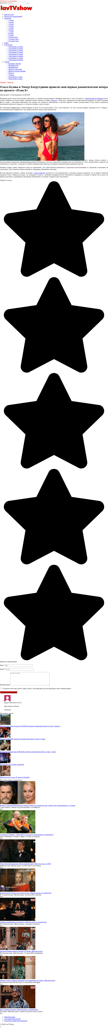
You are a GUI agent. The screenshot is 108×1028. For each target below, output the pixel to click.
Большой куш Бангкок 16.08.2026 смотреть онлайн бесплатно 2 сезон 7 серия (28, 752)
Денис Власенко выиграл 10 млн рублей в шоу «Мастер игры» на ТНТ (25, 864)
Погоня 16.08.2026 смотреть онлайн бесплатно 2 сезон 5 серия (22, 739)
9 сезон (11, 35)
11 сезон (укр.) (13, 39)
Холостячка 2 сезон (15, 79)
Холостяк (7, 18)
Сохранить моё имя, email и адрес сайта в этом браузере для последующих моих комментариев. (37, 688)
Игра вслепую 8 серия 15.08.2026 (12, 764)
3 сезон (11, 24)
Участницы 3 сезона (15, 50)
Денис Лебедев (39, 173)
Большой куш (13, 65)
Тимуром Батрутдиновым (94, 98)
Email (2, 669)
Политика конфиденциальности (15, 1021)
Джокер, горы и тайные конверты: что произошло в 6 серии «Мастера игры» (27, 980)
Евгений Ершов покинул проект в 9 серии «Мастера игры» (21, 951)
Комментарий (5, 685)
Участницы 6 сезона (15, 56)
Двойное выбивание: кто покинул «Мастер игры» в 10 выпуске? (23, 922)
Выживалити (13, 67)
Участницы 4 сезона (15, 52)
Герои (6, 43)
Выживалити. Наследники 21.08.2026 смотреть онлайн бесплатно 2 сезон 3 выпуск (30, 726)
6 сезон (11, 30)
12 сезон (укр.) (13, 41)
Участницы (8, 45)
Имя (2, 665)
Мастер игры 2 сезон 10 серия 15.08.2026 (15, 777)
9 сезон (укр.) (13, 37)
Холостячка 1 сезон (15, 77)
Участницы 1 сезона (15, 47)
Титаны (11, 75)
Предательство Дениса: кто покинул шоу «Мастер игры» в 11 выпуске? (25, 893)
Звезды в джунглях (15, 69)
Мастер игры (9, 14)
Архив (6, 62)
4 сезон (11, 26)
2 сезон (11, 22)
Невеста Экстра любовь (17, 71)
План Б (11, 73)
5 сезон (11, 28)
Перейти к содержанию (8, 1)
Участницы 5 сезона (15, 54)
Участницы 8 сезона (15, 60)
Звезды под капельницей (13, 16)
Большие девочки (14, 64)
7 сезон (11, 31)
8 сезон (11, 33)
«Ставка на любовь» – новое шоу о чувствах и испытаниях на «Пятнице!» (27, 835)
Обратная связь (9, 1017)
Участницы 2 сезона (15, 48)
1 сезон (11, 20)
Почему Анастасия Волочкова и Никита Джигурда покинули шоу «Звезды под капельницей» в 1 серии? (37, 805)
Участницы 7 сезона (15, 58)
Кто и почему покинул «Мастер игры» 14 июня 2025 (19, 1009)
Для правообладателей (12, 1019)
